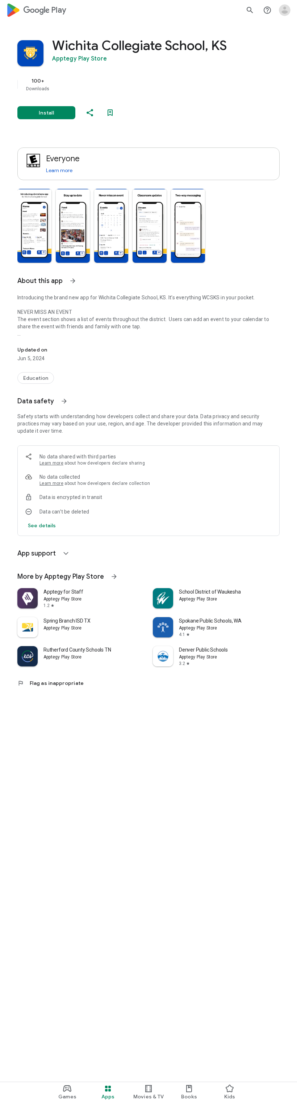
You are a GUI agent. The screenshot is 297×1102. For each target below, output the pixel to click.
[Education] (35, 378)
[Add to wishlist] (110, 112)
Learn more (59, 170)
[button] (34, 226)
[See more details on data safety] (42, 525)
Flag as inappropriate (50, 683)
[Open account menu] (284, 10)
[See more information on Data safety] (64, 401)
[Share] (90, 112)
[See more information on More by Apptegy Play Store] (114, 576)
